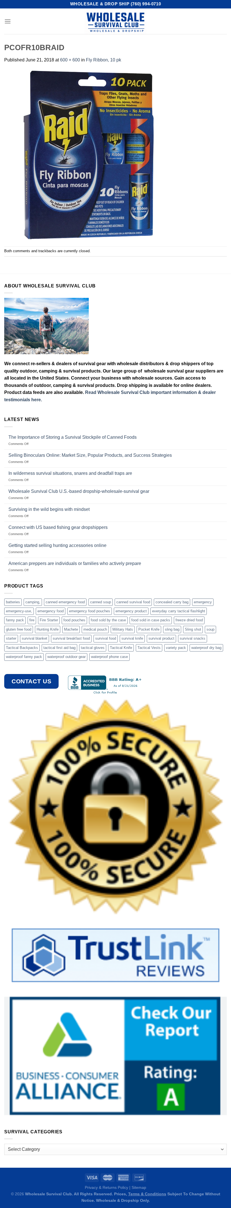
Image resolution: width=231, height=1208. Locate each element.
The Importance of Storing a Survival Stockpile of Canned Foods (72, 437)
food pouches (74, 620)
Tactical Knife (121, 648)
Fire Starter (49, 620)
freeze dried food (189, 620)
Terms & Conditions (147, 1194)
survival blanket (34, 638)
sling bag (172, 629)
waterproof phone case (109, 657)
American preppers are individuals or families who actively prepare (74, 563)
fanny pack (15, 620)
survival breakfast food (71, 638)
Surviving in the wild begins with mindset (49, 509)
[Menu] (7, 21)
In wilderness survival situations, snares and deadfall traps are (70, 473)
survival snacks (192, 638)
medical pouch (95, 629)
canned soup (100, 602)
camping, (32, 602)
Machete (71, 629)
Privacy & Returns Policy (106, 1187)
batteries (13, 602)
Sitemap (139, 1187)
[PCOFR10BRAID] (88, 154)
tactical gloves (93, 648)
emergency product (131, 611)
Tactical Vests (149, 648)
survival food (105, 638)
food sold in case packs (150, 620)
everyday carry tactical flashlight (178, 611)
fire (31, 620)
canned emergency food (65, 602)
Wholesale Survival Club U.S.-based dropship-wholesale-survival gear (78, 491)
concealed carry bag (172, 602)
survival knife (132, 638)
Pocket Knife (148, 629)
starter (11, 638)
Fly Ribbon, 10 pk (103, 59)
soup (210, 629)
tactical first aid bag (59, 648)
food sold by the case (108, 620)
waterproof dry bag (206, 648)
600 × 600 (70, 59)
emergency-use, (19, 611)
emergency (203, 602)
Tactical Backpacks (22, 648)
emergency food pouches (89, 611)
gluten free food (18, 629)
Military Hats (122, 629)
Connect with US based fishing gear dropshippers (58, 527)
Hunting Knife (48, 629)
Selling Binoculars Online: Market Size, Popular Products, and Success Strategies (90, 455)
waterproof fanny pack (24, 657)
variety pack (176, 648)
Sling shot (193, 629)
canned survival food (133, 602)
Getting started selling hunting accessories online (57, 545)
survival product (161, 638)
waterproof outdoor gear (66, 657)
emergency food (50, 611)
